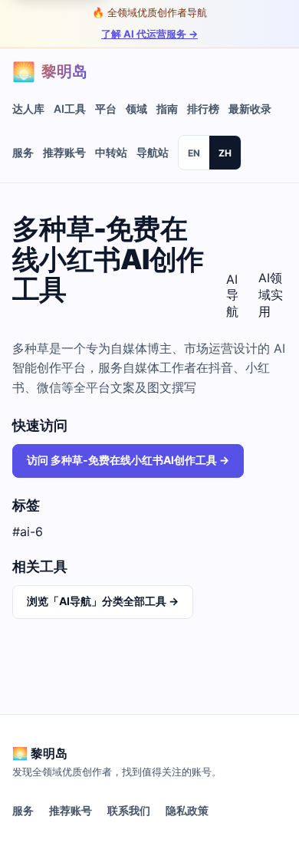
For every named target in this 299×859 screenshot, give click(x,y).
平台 (106, 108)
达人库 (28, 108)
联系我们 (128, 810)
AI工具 (70, 108)
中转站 (111, 152)
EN (194, 153)
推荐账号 (64, 152)
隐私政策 (187, 810)
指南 (167, 108)
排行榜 (203, 108)
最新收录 (249, 108)
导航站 (152, 152)
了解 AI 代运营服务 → (149, 34)
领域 (136, 108)
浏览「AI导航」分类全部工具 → (103, 600)
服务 (23, 152)
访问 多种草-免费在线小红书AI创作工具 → (128, 459)
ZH (225, 153)
